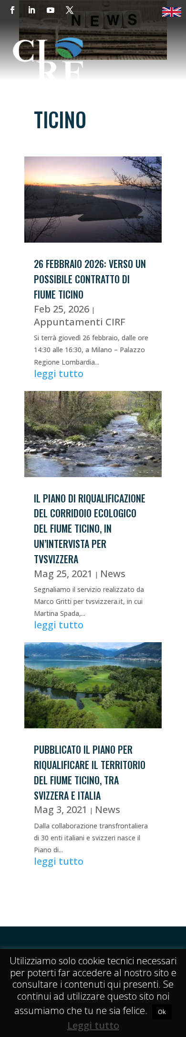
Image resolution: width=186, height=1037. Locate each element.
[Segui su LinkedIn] (31, 10)
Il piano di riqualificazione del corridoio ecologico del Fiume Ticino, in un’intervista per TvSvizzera (89, 528)
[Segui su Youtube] (50, 10)
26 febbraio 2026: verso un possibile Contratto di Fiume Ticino (90, 278)
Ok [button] (162, 1011)
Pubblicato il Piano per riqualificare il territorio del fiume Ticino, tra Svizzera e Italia (89, 772)
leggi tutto (58, 373)
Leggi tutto (93, 1025)
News (112, 573)
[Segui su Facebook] (12, 10)
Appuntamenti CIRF (79, 321)
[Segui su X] (69, 10)
